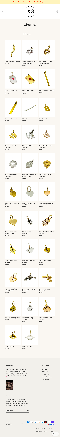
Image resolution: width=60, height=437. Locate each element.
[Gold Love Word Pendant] (13, 134)
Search (44, 369)
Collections (45, 380)
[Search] (54, 11)
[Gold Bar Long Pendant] (47, 79)
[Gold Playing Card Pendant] (30, 79)
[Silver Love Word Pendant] (30, 134)
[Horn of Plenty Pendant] (13, 50)
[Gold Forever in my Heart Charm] (13, 220)
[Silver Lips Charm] (30, 335)
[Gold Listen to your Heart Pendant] (47, 50)
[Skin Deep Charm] (47, 107)
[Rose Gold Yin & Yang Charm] (47, 306)
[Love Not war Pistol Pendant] (30, 277)
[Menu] (2, 11)
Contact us (45, 374)
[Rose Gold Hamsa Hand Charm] (47, 220)
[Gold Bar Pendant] (13, 107)
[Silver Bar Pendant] (30, 107)
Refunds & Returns (48, 377)
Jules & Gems (14, 423)
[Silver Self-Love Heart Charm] (30, 249)
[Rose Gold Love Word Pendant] (47, 134)
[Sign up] (28, 410)
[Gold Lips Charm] (13, 335)
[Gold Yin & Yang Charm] (13, 306)
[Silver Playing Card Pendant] (13, 79)
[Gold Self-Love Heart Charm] (47, 249)
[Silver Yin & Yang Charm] (30, 306)
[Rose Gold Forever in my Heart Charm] (47, 191)
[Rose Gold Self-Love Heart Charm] (13, 277)
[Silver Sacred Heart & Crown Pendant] (30, 163)
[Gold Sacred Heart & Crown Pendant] (13, 191)
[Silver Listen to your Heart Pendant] (30, 50)
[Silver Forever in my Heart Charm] (30, 191)
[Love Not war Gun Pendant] (47, 277)
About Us (45, 372)
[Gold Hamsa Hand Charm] (13, 249)
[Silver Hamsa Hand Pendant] (30, 220)
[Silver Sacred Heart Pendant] (13, 163)
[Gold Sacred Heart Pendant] (47, 163)
